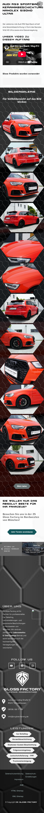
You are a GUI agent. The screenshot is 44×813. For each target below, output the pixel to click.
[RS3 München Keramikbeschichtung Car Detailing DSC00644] (22, 157)
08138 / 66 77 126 (15, 709)
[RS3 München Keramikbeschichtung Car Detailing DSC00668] (22, 429)
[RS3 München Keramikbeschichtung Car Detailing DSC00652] (22, 187)
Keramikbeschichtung (22, 739)
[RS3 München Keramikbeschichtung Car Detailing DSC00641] (22, 217)
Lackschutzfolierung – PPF (22, 755)
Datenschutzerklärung (14, 773)
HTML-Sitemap (17, 790)
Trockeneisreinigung (22, 761)
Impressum (18, 779)
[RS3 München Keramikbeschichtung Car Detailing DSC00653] (22, 126)
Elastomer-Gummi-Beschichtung (22, 744)
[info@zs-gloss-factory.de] (5, 716)
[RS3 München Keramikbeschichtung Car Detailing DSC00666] (22, 369)
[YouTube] (11, 666)
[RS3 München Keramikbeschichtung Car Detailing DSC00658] (22, 338)
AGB (21, 785)
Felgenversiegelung (22, 750)
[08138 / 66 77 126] (5, 709)
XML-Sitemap (17, 796)
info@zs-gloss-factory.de (18, 716)
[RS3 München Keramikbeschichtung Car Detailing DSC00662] (22, 399)
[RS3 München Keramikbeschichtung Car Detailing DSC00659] (22, 460)
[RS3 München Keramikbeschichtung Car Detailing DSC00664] (22, 278)
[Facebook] (22, 666)
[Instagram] (33, 666)
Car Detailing (22, 734)
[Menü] (40, 4)
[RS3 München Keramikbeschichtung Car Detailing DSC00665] (22, 247)
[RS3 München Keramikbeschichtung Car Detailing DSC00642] (22, 308)
